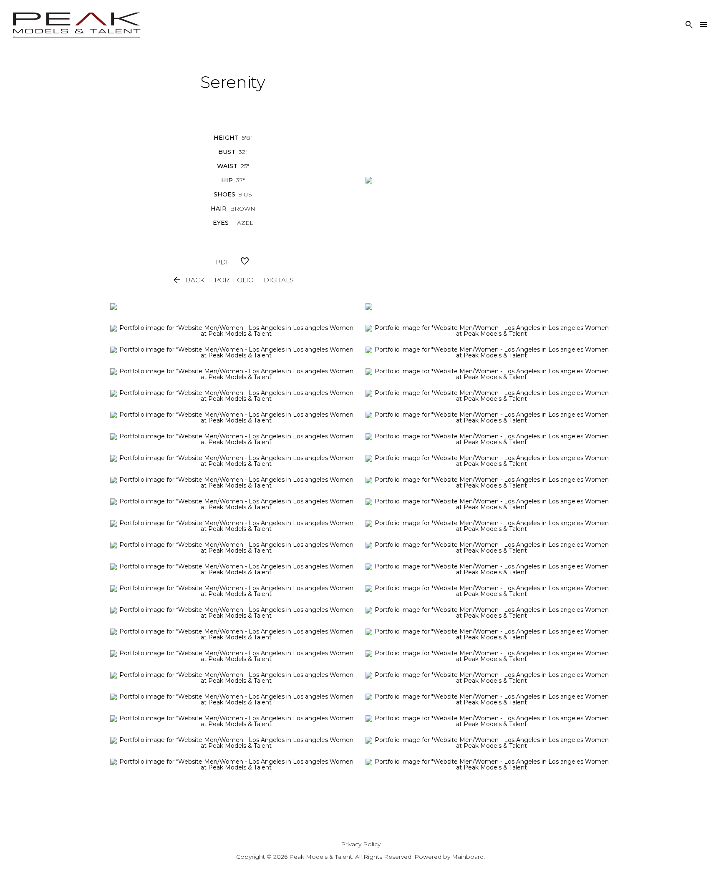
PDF (223, 262)
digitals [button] (279, 280)
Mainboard (468, 856)
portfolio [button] (234, 280)
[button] (188, 280)
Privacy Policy (361, 844)
